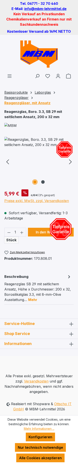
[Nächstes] (70, 161)
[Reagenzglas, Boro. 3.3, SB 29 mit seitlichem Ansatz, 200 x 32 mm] (39, 161)
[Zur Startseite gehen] (39, 54)
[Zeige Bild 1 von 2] (35, 182)
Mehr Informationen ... (39, 428)
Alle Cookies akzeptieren (40, 458)
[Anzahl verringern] (8, 232)
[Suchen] (37, 75)
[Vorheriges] (7, 161)
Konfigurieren (40, 437)
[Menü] (9, 75)
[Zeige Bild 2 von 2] (43, 182)
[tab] (38, 287)
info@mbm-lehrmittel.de (45, 9)
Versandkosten (36, 381)
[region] (39, 161)
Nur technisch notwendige (40, 447)
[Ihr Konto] (58, 75)
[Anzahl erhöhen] (21, 232)
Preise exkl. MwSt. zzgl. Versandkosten (36, 201)
